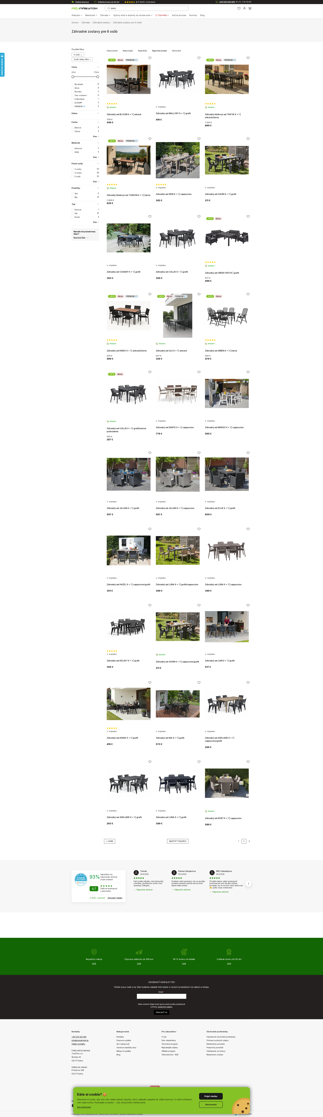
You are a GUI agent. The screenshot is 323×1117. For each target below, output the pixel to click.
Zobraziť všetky (114, 898)
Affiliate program (168, 1051)
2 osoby (87, 169)
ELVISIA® (87, 103)
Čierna (87, 131)
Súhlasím (211, 1096)
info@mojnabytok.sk (80, 1040)
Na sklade (87, 84)
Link (94, 963)
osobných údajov (165, 1007)
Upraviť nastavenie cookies (131, 1114)
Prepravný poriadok (214, 1047)
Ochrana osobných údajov (217, 1040)
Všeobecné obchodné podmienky (221, 1037)
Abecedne (176, 51)
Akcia (87, 88)
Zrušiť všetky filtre (81, 59)
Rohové (87, 210)
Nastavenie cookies (214, 1055)
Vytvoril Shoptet (245, 1114)
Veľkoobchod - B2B (170, 1055)
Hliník (87, 152)
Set (87, 213)
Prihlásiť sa (161, 1012)
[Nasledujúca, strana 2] (244, 841)
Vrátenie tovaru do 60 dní (108, 2)
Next (248, 884)
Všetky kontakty (78, 1044)
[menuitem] (77, 15)
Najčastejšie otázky (170, 1047)
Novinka (87, 92)
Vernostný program (170, 1044)
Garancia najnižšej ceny (126, 1047)
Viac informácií (84, 1107)
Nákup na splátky (124, 1051)
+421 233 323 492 (235, 2)
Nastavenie (211, 1104)
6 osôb (77, 55)
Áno (87, 193)
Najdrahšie (142, 51)
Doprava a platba (124, 1040)
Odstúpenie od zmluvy (215, 1051)
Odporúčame (112, 51)
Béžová (87, 128)
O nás (164, 1037)
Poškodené (87, 99)
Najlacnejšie (128, 51)
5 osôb (87, 176)
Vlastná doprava (82, 2)
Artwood (87, 148)
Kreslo (87, 217)
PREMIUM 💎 (87, 106)
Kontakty (120, 1037)
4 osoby (87, 173)
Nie (87, 197)
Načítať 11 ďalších (177, 841)
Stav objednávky (169, 1040)
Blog (118, 1055)
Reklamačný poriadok (215, 1044)
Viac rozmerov (87, 95)
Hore (110, 841)
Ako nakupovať (123, 1044)
